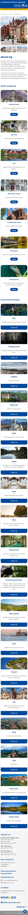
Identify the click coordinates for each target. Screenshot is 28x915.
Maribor (11, 14)
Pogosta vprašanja (6, 873)
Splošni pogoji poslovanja (8, 871)
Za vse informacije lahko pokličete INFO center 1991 (14, 9)
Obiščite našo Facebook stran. (12, 902)
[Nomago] (14, 897)
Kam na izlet (4, 14)
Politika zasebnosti (20, 913)
